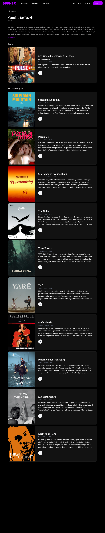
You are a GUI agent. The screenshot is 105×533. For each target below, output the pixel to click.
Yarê (40, 285)
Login (87, 3)
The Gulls (43, 211)
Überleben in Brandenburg (52, 173)
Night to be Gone (47, 433)
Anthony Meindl (45, 59)
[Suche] (74, 3)
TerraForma (45, 248)
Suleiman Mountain (49, 99)
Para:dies (43, 136)
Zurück (13, 11)
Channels (35, 3)
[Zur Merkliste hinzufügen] (40, 73)
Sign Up (98, 3)
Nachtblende (45, 322)
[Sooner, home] (9, 3)
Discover (24, 3)
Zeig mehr (11, 37)
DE (79, 3)
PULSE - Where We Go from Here (56, 56)
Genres (46, 3)
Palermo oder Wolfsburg (51, 359)
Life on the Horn (47, 396)
